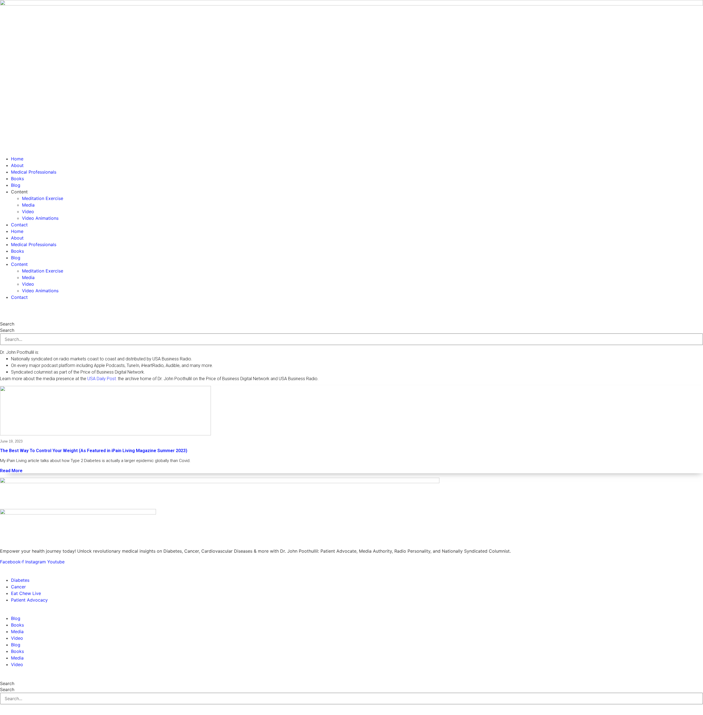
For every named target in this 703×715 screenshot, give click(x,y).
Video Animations (40, 218)
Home (17, 159)
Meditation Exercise (42, 198)
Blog (15, 185)
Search (7, 324)
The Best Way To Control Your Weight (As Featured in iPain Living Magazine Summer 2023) (93, 450)
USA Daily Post (101, 378)
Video (28, 211)
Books (17, 178)
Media (28, 205)
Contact (19, 224)
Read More (11, 470)
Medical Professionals (33, 172)
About (17, 165)
